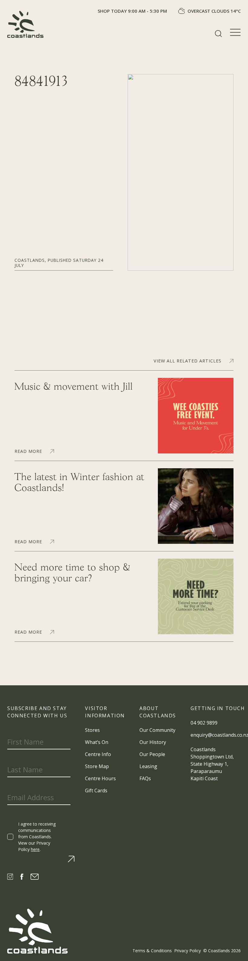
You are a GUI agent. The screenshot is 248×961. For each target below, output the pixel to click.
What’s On (96, 742)
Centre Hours (100, 778)
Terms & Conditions (152, 950)
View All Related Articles (187, 361)
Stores (92, 730)
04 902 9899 (204, 722)
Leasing (148, 766)
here (35, 849)
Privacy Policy (187, 950)
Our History (152, 742)
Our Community (157, 730)
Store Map (97, 766)
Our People (152, 754)
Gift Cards (96, 790)
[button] (218, 33)
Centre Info (98, 754)
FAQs (145, 778)
